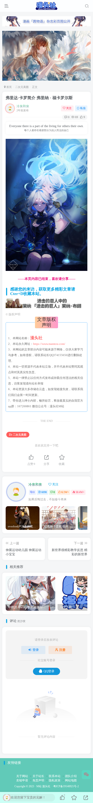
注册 (62, 650)
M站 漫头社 (43, 786)
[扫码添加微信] (86, 774)
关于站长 (38, 776)
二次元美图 (22, 87)
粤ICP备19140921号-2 (66, 786)
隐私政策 (54, 780)
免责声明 (38, 780)
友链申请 (22, 780)
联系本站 (54, 776)
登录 (36, 650)
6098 (44, 492)
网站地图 (71, 780)
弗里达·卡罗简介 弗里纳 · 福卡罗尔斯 (39, 98)
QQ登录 (49, 671)
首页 (9, 87)
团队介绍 (71, 776)
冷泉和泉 (22, 106)
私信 (83, 108)
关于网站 (22, 776)
